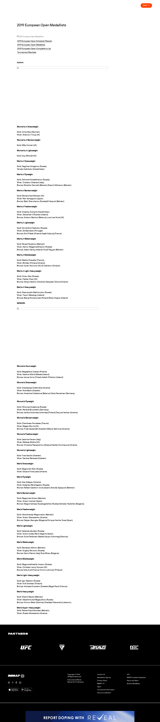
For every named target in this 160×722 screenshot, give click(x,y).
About (94, 7)
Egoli (99, 688)
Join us (113, 7)
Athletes (123, 7)
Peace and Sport (133, 682)
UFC (128, 676)
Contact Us (101, 676)
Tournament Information (106, 691)
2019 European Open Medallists (31, 46)
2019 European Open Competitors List (34, 50)
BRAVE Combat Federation (136, 679)
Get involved (103, 7)
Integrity (132, 7)
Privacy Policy (102, 682)
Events (85, 7)
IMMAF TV (149, 7)
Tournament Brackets (26, 54)
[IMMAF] (10, 7)
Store (140, 7)
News (78, 7)
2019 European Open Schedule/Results (34, 43)
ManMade (136, 685)
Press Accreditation (104, 694)
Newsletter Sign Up (104, 679)
